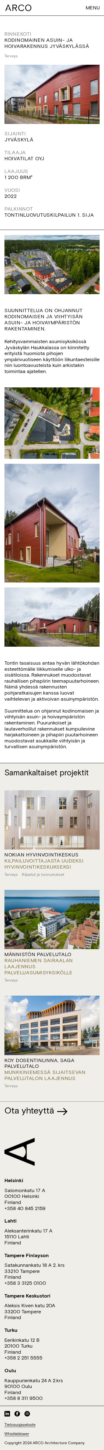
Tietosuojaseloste (19, 1424)
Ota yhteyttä (30, 1110)
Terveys (11, 56)
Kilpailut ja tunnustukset (43, 874)
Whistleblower (16, 1433)
